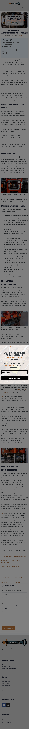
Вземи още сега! (14, 378)
